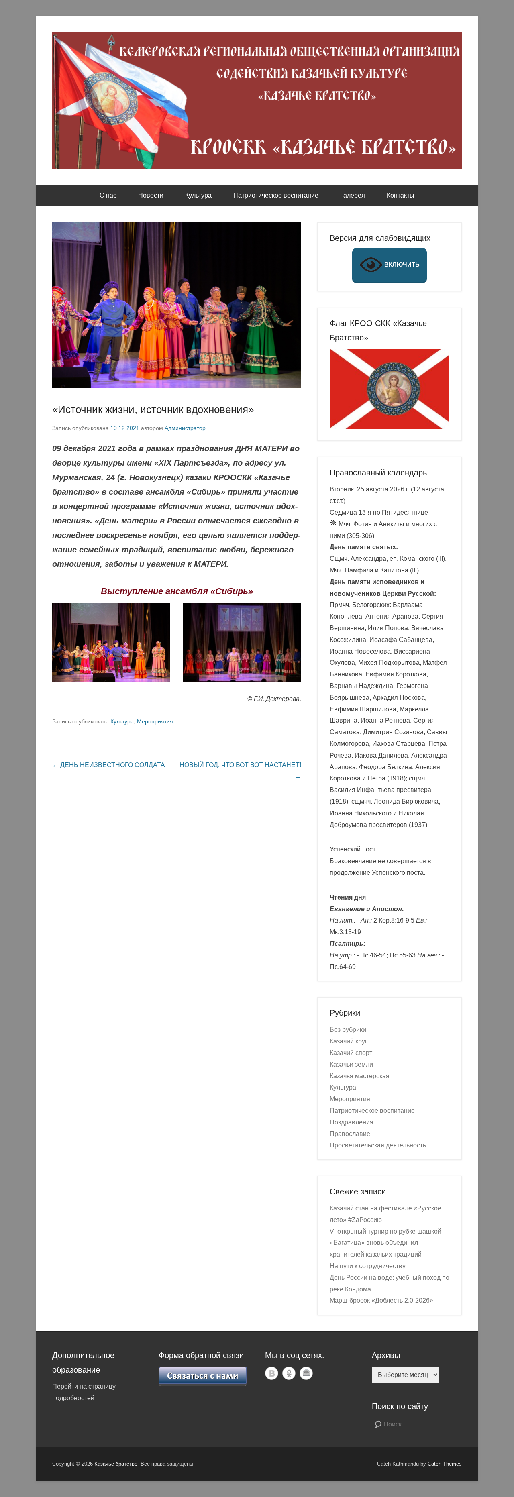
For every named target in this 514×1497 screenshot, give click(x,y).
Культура (198, 195)
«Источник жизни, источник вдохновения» (153, 409)
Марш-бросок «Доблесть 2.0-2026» (381, 1300)
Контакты (400, 195)
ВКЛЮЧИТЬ (401, 264)
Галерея (352, 195)
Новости (150, 195)
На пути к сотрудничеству (368, 1266)
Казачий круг (348, 1041)
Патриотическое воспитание (275, 195)
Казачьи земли (351, 1064)
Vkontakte (271, 1373)
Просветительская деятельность (378, 1145)
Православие (350, 1133)
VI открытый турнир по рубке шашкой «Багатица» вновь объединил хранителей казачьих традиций (385, 1243)
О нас (108, 195)
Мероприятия (155, 721)
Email (306, 1373)
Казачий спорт (351, 1052)
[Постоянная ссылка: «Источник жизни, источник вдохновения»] (176, 305)
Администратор (185, 428)
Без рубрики (348, 1029)
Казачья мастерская (360, 1076)
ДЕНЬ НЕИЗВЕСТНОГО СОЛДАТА (108, 765)
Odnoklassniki (289, 1373)
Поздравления (351, 1122)
